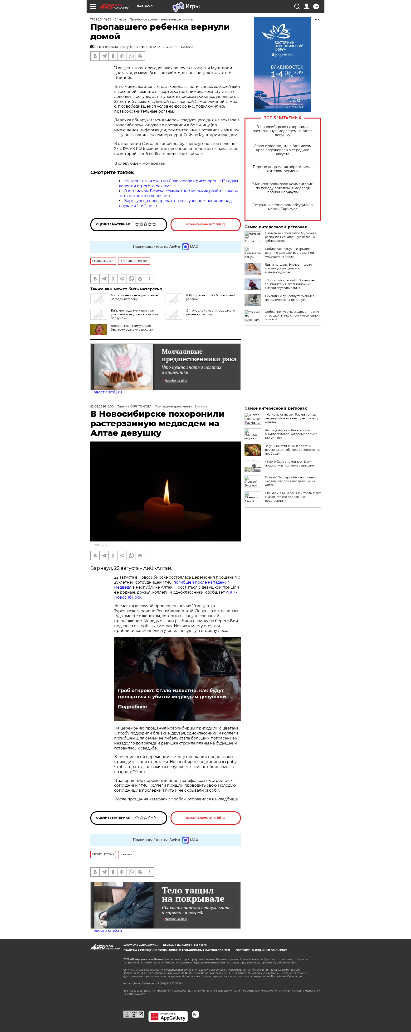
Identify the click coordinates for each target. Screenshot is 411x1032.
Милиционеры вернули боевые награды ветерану (134, 297)
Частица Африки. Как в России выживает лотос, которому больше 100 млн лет (291, 434)
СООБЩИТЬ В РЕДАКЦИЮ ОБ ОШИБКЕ (261, 950)
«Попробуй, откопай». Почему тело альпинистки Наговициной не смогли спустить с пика (291, 284)
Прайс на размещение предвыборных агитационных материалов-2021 (176, 950)
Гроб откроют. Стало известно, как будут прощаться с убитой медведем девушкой (172, 694)
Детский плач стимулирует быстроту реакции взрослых (132, 327)
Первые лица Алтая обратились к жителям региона (283, 169)
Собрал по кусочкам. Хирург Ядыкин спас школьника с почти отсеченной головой (292, 315)
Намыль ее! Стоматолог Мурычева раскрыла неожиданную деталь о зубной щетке (290, 237)
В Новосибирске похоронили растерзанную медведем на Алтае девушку (283, 131)
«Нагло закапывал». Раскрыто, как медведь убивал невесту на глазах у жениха (291, 418)
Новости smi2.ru (106, 392)
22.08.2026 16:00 (102, 406)
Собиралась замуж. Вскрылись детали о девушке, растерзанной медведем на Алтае (289, 252)
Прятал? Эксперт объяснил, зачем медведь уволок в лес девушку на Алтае (290, 481)
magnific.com (100, 544)
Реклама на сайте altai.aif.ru (185, 945)
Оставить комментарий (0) (205, 224)
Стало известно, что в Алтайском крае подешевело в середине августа (283, 150)
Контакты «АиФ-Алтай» (140, 945)
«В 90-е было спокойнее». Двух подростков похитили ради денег (290, 463)
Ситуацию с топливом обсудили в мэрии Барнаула (283, 207)
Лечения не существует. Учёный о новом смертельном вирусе (290, 298)
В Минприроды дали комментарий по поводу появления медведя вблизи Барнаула (282, 188)
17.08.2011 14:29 (100, 19)
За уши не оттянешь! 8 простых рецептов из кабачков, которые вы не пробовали (292, 449)
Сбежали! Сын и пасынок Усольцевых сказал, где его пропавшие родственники (293, 496)
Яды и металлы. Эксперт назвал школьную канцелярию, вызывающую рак (288, 268)
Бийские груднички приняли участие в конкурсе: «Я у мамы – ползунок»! (134, 314)
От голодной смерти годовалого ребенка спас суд (210, 312)
